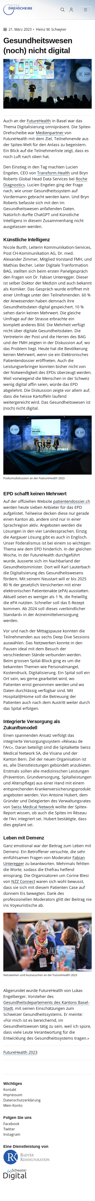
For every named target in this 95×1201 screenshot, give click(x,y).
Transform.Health (53, 172)
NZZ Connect (23, 881)
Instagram (11, 1134)
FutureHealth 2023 (20, 1052)
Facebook (11, 1123)
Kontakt (9, 1089)
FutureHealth (39, 120)
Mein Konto (13, 1105)
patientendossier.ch (71, 501)
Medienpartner (50, 132)
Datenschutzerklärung (22, 1100)
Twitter (9, 1129)
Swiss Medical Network (32, 806)
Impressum (12, 1094)
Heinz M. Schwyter (51, 29)
